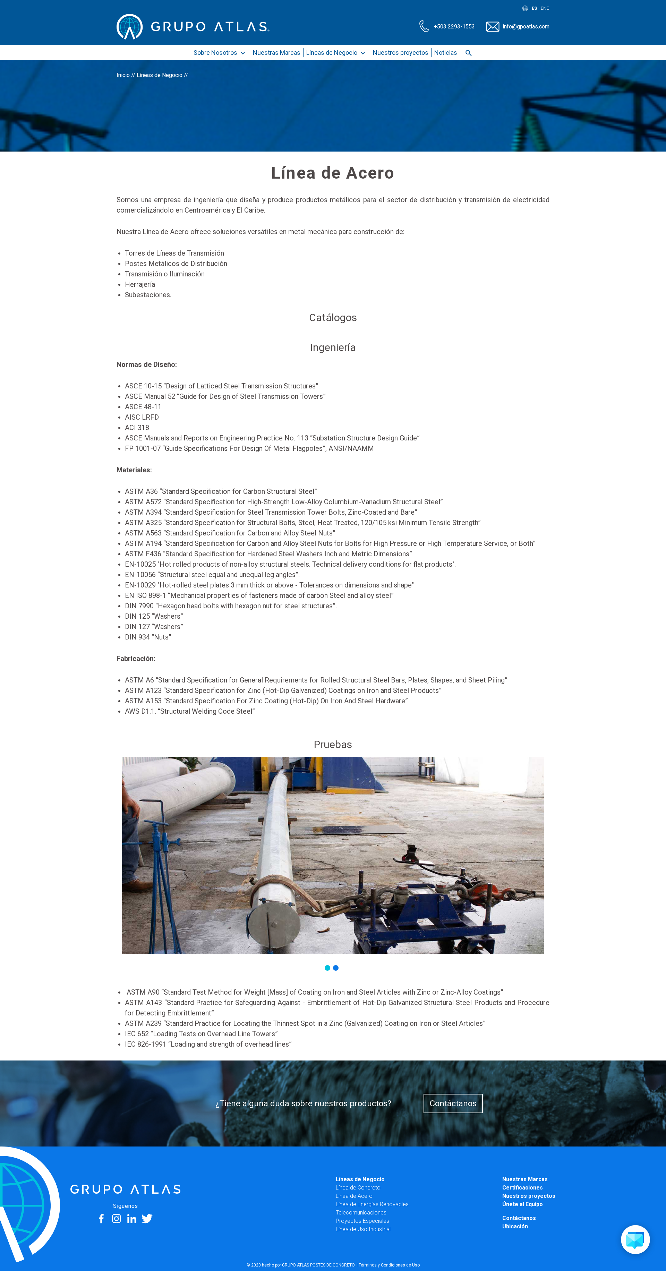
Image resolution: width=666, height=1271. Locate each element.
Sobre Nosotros (216, 52)
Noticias (445, 52)
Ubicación (515, 1226)
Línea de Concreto (358, 1187)
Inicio (123, 75)
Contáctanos (453, 1103)
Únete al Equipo (522, 1204)
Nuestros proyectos (400, 52)
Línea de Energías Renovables (372, 1204)
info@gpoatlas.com (526, 26)
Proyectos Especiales (362, 1221)
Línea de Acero (354, 1196)
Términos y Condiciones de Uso (389, 1265)
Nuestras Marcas (276, 52)
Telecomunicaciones (361, 1212)
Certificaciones (522, 1187)
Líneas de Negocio (332, 52)
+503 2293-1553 (454, 26)
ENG (545, 8)
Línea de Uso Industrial (363, 1229)
